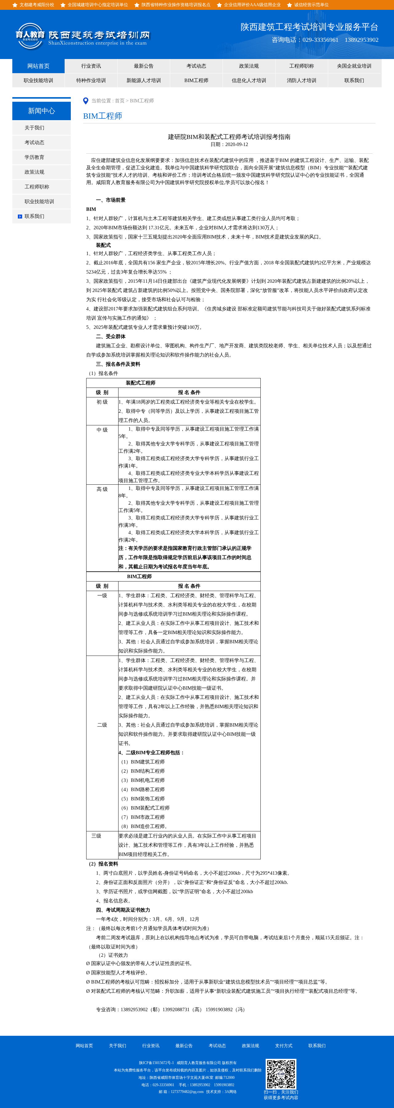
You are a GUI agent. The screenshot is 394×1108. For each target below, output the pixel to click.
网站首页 (38, 66)
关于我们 (34, 127)
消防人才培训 (301, 80)
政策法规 (249, 66)
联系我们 (354, 80)
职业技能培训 (38, 80)
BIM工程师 (196, 80)
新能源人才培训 (144, 80)
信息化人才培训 (249, 80)
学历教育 (34, 157)
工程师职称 (301, 66)
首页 (120, 100)
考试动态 (196, 66)
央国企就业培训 (354, 66)
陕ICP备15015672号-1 (157, 1063)
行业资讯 (91, 66)
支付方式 (283, 1045)
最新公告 (144, 66)
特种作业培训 (91, 80)
